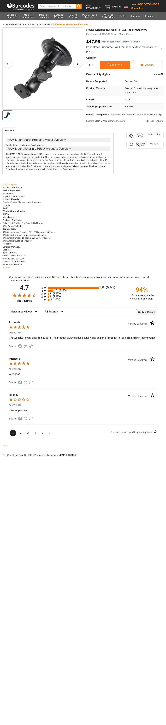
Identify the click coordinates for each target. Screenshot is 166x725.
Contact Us (137, 8)
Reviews (6, 267)
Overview (9, 130)
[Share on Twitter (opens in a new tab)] (26, 346)
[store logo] (20, 7)
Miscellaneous (17, 24)
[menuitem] (12, 16)
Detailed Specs (9, 184)
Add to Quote (157, 121)
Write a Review (146, 312)
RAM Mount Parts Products (40, 24)
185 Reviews (28, 300)
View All (159, 74)
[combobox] (60, 6)
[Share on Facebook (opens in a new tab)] (20, 347)
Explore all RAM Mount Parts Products (106, 121)
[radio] (83, 288)
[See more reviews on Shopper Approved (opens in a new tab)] (31, 346)
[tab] (9, 130)
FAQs (5, 445)
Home (5, 24)
